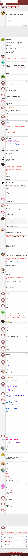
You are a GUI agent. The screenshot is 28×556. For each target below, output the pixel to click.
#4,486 (26, 369)
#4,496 (26, 484)
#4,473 (26, 252)
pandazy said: (7, 218)
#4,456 (26, 81)
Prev (1, 532)
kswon (3, 547)
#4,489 (26, 392)
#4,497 (26, 496)
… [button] (10, 532)
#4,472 (26, 228)
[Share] (25, 11)
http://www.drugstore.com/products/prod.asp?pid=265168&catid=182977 (16, 490)
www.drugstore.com (8, 363)
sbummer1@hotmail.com (11, 40)
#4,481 (26, 333)
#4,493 (26, 453)
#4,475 (26, 292)
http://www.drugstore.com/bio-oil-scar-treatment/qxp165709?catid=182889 (15, 58)
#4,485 (26, 360)
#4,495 (26, 468)
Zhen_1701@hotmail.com (11, 489)
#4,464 (26, 147)
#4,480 (26, 327)
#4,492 (26, 446)
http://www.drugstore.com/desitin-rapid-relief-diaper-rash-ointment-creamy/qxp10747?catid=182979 (15, 69)
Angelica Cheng (4, 537)
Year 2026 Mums (9, 544)
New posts (1, 5)
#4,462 (26, 121)
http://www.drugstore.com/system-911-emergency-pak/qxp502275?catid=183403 (16, 481)
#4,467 (26, 181)
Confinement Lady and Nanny (10, 547)
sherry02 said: (7, 321)
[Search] (27, 4)
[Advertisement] (14, 31)
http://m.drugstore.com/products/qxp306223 (11, 15)
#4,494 (26, 462)
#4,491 (26, 434)
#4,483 (26, 346)
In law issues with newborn (6, 541)
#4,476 (26, 298)
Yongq (3, 544)
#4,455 (26, 75)
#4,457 (26, 87)
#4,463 (26, 137)
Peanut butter (24, 542)
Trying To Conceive (11, 537)
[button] (10, 4)
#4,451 (26, 11)
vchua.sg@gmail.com (22, 144)
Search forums (4, 5)
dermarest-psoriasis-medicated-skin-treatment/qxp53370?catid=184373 (14, 132)
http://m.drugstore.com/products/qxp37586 (11, 12)
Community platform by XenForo (14, 555)
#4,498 (26, 502)
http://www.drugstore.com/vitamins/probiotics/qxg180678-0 (13, 141)
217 (11, 532)
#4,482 (26, 340)
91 (8, 532)
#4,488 (26, 382)
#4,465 (26, 156)
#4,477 (26, 304)
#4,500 (26, 526)
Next (13, 532)
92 (9, 532)
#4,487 (26, 376)
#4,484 (26, 353)
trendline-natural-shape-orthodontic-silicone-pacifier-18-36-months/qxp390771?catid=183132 (15, 127)
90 (7, 532)
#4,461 (26, 115)
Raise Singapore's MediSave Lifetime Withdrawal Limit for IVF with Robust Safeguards (10, 536)
